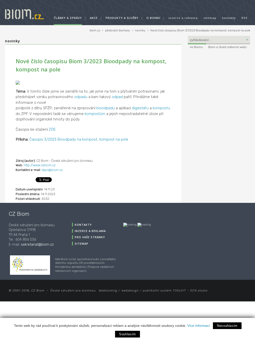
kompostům (95, 114)
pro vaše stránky (90, 237)
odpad (117, 97)
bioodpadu (105, 108)
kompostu (161, 108)
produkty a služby (122, 18)
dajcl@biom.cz (52, 170)
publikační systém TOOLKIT (164, 290)
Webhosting (108, 290)
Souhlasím (127, 334)
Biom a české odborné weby (227, 47)
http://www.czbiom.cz (40, 165)
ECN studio (199, 290)
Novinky (12, 41)
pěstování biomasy (117, 30)
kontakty (229, 18)
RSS (245, 18)
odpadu (80, 97)
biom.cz (95, 30)
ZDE (52, 129)
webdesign (130, 290)
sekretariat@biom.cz (37, 244)
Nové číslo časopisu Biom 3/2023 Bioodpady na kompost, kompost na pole (200, 30)
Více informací (198, 326)
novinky (140, 30)
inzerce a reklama (183, 18)
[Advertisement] (219, 84)
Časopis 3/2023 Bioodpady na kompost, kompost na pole (78, 139)
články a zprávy (68, 18)
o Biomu (153, 18)
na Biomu (196, 47)
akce (94, 18)
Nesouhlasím (227, 326)
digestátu (140, 108)
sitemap (209, 18)
